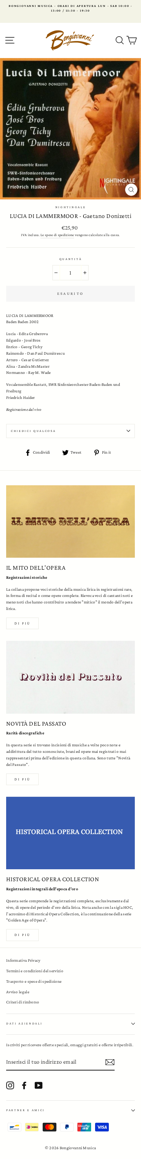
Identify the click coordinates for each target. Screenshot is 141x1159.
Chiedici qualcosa (33, 431)
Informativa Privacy (23, 960)
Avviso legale (17, 991)
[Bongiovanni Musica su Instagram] (10, 1085)
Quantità (70, 259)
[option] (70, 8)
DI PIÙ (22, 779)
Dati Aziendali (24, 1023)
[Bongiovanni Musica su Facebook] (24, 1085)
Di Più (22, 935)
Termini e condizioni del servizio (34, 970)
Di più (22, 623)
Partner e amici (25, 1110)
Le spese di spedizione (57, 235)
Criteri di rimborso (22, 1002)
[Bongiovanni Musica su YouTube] (39, 1085)
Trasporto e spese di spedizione (33, 981)
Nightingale (70, 207)
